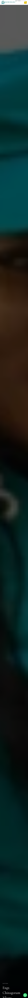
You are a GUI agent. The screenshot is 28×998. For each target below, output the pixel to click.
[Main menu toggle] (25, 2)
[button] (25, 995)
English (19, 0)
